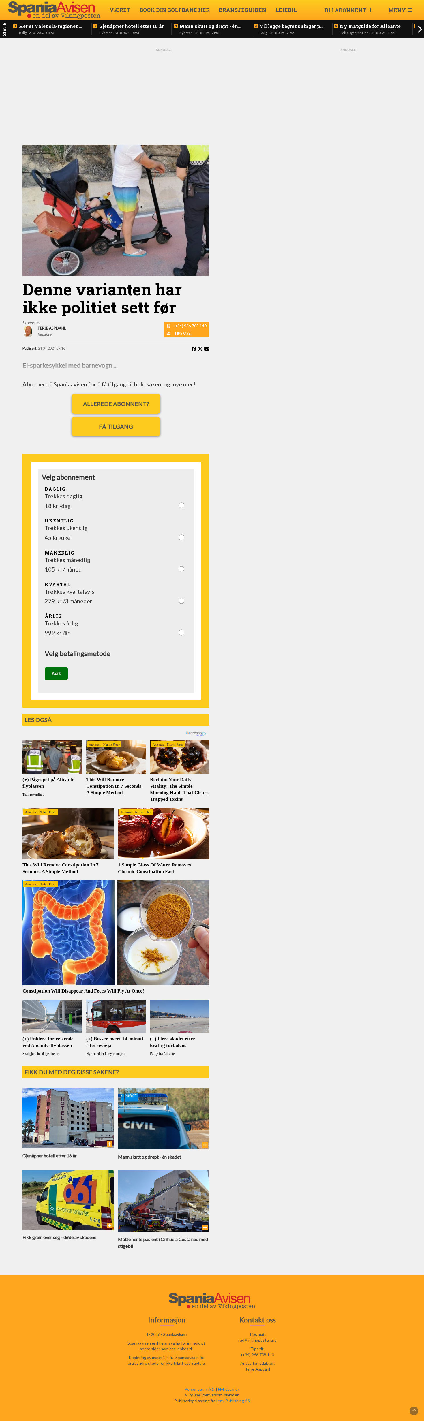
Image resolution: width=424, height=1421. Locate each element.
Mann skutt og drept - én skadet (208, 26)
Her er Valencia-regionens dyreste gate (50, 26)
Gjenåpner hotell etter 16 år (131, 26)
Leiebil (286, 9)
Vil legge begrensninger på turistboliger (291, 26)
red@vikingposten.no (257, 1340)
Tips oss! (183, 333)
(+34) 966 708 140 (190, 326)
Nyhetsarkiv (229, 1389)
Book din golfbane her (175, 9)
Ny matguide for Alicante (370, 26)
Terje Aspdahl (257, 1369)
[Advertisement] (163, 95)
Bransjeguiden (242, 9)
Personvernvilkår (200, 1389)
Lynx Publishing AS (233, 1400)
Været (120, 9)
